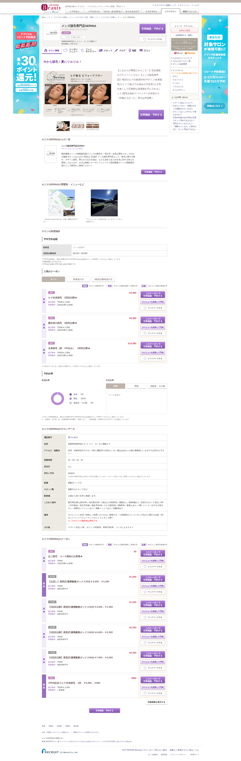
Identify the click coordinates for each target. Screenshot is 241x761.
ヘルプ (196, 5)
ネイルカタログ (132, 11)
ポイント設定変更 (179, 64)
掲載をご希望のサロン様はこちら (184, 750)
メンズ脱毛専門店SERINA (78, 26)
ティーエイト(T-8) (66, 741)
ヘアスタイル (94, 11)
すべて (53, 279)
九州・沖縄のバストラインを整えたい (56, 732)
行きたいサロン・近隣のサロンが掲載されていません (184, 107)
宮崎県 (59, 726)
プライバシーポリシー (178, 754)
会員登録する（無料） (184, 35)
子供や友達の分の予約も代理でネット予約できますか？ (184, 119)
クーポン (176, 83)
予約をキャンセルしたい (183, 123)
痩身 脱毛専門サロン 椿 (50, 741)
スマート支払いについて (183, 103)
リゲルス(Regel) (125, 741)
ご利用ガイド (194, 754)
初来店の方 (78, 279)
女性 (115, 386)
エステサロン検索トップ (165, 5)
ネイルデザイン (178, 90)
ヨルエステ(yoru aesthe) (82, 741)
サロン (175, 76)
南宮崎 (76, 726)
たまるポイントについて (182, 58)
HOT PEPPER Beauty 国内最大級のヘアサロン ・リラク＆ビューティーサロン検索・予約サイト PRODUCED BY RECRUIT (51, 8)
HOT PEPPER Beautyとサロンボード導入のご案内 (144, 750)
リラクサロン (151, 11)
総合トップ (46, 17)
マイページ (185, 5)
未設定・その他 (157, 386)
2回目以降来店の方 (103, 279)
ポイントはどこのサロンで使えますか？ (184, 113)
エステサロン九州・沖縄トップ (86, 17)
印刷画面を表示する (156, 702)
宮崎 (43, 726)
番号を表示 (73, 437)
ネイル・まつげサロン (113, 11)
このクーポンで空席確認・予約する (152, 294)
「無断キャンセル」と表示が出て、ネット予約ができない (184, 128)
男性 (136, 386)
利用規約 (164, 754)
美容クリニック (190, 11)
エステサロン (171, 11)
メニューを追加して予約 (154, 302)
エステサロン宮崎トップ (110, 17)
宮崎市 (51, 726)
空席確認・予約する (152, 28)
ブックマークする (154, 39)
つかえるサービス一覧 (181, 61)
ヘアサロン (75, 11)
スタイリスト (177, 80)
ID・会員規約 (153, 754)
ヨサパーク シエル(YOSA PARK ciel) (105, 741)
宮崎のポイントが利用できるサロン (86, 732)
